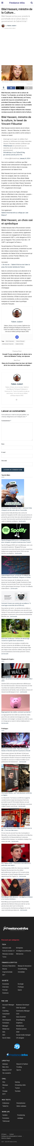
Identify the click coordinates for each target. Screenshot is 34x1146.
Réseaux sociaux (7, 954)
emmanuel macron (8, 344)
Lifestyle (6, 1061)
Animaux (5, 1064)
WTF (4, 1094)
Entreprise (19, 948)
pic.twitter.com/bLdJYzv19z (12, 155)
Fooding (19, 1067)
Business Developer (22, 1005)
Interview (5, 987)
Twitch (17, 1088)
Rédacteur (5, 1029)
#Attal (5, 152)
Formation (5, 1023)
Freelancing (21, 1115)
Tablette (5, 1106)
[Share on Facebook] (11, 87)
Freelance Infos (17, 3)
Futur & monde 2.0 (8, 951)
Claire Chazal (20, 341)
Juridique (20, 1118)
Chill (4, 1079)
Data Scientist (21, 1017)
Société (5, 980)
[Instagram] (17, 337)
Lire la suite (22, 521)
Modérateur (20, 1026)
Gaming (17, 1082)
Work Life (6, 1112)
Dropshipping (20, 1020)
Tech (4, 944)
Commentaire (6, 421)
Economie (5, 984)
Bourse (4, 969)
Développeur (6, 1020)
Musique (5, 1085)
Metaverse (19, 954)
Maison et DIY (7, 1070)
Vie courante (6, 1073)
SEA (3, 1032)
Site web (4, 460)
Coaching (5, 1011)
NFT (3, 975)
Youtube (17, 1091)
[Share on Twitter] (20, 87)
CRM (4, 1017)
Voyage (4, 1091)
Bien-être (5, 1067)
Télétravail (5, 1121)
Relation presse (21, 1029)
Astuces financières (8, 966)
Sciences (5, 993)
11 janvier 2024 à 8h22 (9, 28)
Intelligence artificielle (23, 951)
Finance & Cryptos (9, 962)
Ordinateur (5, 1103)
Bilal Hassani (10, 341)
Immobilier (21, 972)
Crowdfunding (22, 969)
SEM (17, 1032)
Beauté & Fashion (22, 1064)
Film (3, 1082)
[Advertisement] (17, 47)
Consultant (6, 1014)
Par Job (4, 1001)
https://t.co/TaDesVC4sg (16, 152)
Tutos (4, 957)
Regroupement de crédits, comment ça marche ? (16, 712)
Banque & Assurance (24, 966)
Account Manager (8, 1005)
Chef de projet (21, 1008)
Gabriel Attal (19, 344)
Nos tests (6, 1100)
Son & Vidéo (6, 1038)
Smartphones (20, 1103)
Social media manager (23, 1035)
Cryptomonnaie (7, 972)
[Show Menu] (2, 3)
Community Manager (23, 1011)
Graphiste (19, 1023)
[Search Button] (32, 3)
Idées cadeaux (21, 1106)
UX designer (20, 1038)
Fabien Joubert (11, 25)
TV (3, 1088)
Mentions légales (6, 1138)
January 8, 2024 (25, 158)
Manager (5, 1026)
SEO (3, 1035)
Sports (18, 1070)
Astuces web (6, 948)
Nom (2, 444)
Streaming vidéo (20, 1085)
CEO (3, 1008)
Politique (21, 987)
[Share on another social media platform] (29, 87)
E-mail (3, 452)
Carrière (4, 1115)
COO (17, 1014)
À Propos (3, 1134)
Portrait (5, 990)
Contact (11, 1134)
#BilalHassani (7, 146)
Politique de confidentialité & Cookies (11, 1136)
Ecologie (21, 984)
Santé (20, 990)
